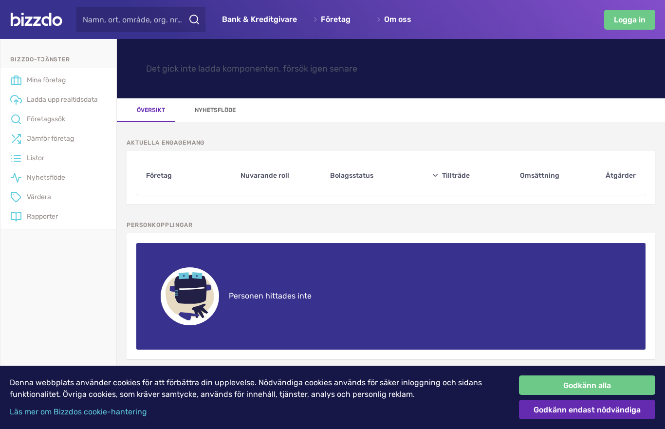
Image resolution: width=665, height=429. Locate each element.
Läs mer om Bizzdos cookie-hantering (78, 411)
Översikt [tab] (151, 110)
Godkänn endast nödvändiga (587, 409)
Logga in (630, 19)
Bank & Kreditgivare (259, 19)
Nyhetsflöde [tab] (215, 110)
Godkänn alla (587, 385)
